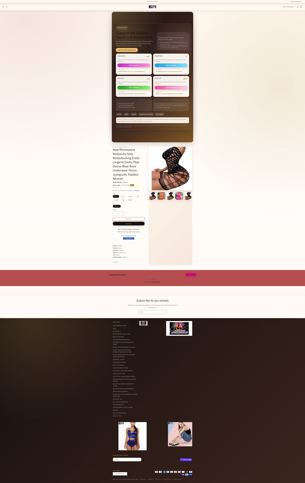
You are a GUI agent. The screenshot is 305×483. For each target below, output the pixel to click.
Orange (131, 196)
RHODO (130, 200)
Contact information (167, 479)
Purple (116, 200)
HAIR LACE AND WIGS (118, 337)
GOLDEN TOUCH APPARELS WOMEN (123, 479)
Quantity (115, 209)
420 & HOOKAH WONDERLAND (120, 402)
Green (123, 196)
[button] (3, 6)
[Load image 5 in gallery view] (188, 196)
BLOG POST (116, 410)
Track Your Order (117, 416)
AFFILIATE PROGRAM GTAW (119, 413)
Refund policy (143, 479)
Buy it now (129, 223)
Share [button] (116, 262)
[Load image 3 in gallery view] (170, 196)
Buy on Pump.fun (134, 65)
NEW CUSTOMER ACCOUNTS (120, 325)
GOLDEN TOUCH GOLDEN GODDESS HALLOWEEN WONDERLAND (125, 395)
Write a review (191, 274)
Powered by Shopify (134, 479)
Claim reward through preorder (127, 50)
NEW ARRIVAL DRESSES (118, 359)
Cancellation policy (177, 479)
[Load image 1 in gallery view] (153, 196)
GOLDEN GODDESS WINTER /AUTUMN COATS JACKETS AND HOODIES (124, 356)
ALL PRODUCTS (116, 331)
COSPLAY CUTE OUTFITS (119, 373)
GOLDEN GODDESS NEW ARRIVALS (121, 339)
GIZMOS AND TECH (117, 399)
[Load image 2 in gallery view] (161, 196)
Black (115, 196)
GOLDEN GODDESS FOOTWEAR (120, 368)
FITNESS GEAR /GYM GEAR (119, 362)
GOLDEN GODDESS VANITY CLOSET (121, 334)
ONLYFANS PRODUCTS (118, 404)
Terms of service (158, 479)
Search (114, 328)
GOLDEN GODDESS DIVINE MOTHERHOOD (123, 388)
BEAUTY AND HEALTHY (118, 365)
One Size (116, 206)
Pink (138, 196)
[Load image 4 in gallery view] (179, 196)
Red (123, 200)
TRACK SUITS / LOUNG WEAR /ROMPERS (123, 371)
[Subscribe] (165, 312)
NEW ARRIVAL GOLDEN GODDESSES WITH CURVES (123, 343)
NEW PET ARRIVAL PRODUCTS (120, 391)
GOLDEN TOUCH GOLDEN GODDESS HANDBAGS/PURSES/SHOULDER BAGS (122, 351)
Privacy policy (150, 479)
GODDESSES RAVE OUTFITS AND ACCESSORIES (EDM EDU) (124, 380)
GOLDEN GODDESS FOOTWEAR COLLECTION (124, 347)
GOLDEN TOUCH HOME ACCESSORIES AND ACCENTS (123, 385)
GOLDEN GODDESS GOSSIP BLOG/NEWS (123, 407)
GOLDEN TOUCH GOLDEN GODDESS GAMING (124, 376)
